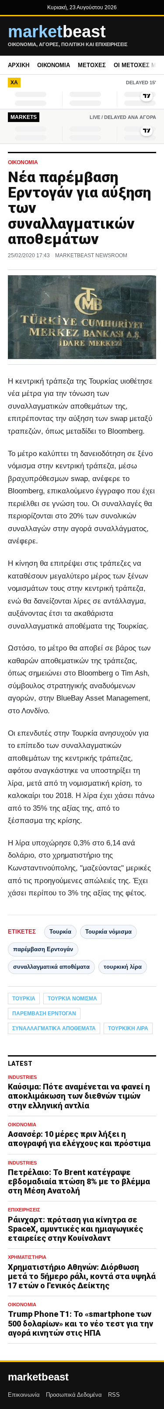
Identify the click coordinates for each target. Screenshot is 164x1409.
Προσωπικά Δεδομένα (74, 1394)
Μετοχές (92, 65)
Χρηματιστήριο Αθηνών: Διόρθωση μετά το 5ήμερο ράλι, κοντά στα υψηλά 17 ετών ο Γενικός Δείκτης (82, 1276)
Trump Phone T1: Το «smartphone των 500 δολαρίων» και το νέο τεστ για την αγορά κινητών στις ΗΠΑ (80, 1323)
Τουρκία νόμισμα (108, 931)
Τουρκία (60, 931)
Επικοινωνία (24, 1394)
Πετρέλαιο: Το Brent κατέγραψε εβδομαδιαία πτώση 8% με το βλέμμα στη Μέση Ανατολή (79, 1181)
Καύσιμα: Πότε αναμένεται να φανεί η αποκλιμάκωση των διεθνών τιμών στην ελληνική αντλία (79, 1096)
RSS (114, 1394)
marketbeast (38, 1377)
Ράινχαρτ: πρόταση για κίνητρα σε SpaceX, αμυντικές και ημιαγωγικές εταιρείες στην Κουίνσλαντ (75, 1229)
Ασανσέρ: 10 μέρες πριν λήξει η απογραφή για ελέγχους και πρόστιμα (79, 1138)
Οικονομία (53, 65)
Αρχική (18, 65)
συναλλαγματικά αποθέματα (51, 966)
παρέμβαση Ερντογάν (43, 949)
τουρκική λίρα (123, 966)
